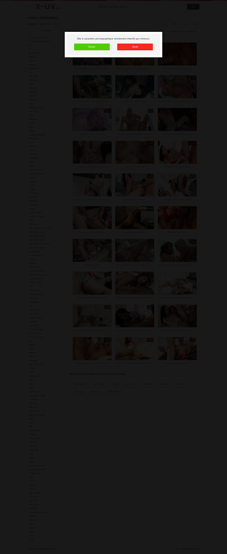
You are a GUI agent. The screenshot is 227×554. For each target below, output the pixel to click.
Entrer (91, 46)
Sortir (135, 46)
